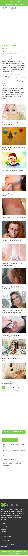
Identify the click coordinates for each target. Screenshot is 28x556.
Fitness (3, 534)
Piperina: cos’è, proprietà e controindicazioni (14, 456)
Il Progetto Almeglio (9, 4)
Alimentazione (5, 527)
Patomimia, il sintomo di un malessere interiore (11, 336)
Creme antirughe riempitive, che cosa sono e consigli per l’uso (12, 311)
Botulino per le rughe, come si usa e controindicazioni (14, 383)
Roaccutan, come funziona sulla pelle (12, 359)
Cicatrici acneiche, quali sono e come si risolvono (12, 124)
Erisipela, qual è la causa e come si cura (13, 218)
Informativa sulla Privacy (7, 544)
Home (3, 45)
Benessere (4, 531)
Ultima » (15, 390)
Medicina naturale (6, 536)
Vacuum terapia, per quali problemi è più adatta (13, 148)
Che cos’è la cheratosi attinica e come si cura (12, 288)
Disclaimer (4, 546)
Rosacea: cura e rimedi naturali (12, 171)
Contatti (22, 4)
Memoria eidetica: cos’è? (9, 459)
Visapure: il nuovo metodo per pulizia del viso (12, 264)
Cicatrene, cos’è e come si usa (12, 240)
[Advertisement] (14, 25)
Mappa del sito (17, 4)
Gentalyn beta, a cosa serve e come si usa (14, 195)
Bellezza (9, 45)
